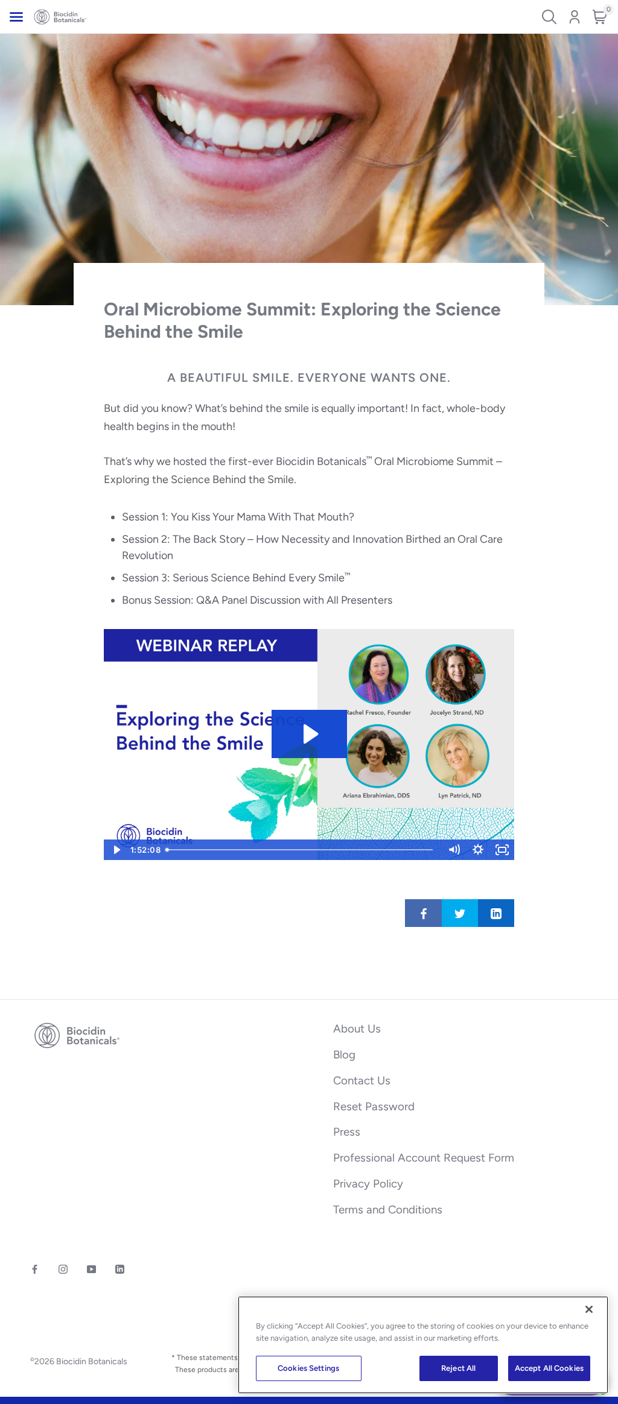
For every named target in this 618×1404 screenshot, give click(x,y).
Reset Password (374, 1106)
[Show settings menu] (478, 850)
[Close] (589, 1309)
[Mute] (454, 850)
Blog (344, 1054)
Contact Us (361, 1080)
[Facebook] (34, 1269)
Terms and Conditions (387, 1209)
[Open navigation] (16, 17)
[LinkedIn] (119, 1269)
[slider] (302, 850)
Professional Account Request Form (423, 1158)
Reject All (458, 1368)
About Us (357, 1029)
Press (346, 1132)
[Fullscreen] (502, 850)
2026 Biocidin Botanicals (78, 1361)
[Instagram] (63, 1269)
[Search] (549, 16)
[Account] (574, 16)
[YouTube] (91, 1269)
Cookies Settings (308, 1368)
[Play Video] (116, 850)
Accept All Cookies (549, 1368)
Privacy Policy (368, 1184)
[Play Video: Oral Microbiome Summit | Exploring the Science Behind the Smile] (309, 734)
